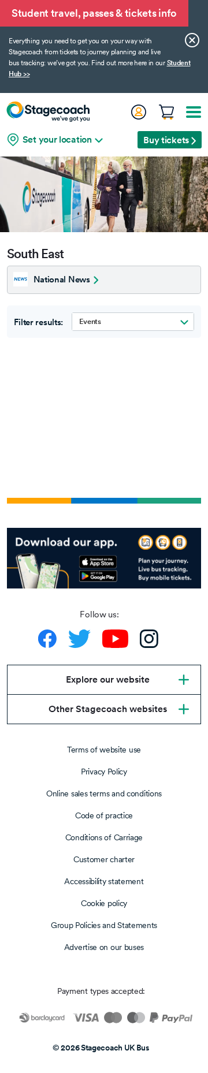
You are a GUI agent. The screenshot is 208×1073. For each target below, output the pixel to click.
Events (90, 321)
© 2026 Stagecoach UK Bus (101, 1047)
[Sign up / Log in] (138, 112)
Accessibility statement (103, 881)
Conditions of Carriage (104, 837)
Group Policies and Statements (104, 925)
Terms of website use (104, 749)
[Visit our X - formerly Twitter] (79, 638)
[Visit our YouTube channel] (115, 638)
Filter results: (39, 322)
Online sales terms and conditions (104, 793)
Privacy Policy (104, 771)
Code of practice (104, 815)
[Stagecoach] (48, 111)
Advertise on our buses (104, 947)
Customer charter (104, 859)
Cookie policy (104, 903)
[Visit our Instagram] (149, 638)
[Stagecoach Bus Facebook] (47, 638)
